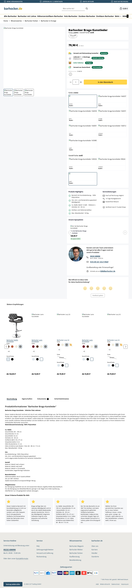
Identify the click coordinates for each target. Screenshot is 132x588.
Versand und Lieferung (45, 553)
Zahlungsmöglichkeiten (45, 550)
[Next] (125, 232)
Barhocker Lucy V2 (63, 340)
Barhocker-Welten (76, 550)
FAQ (38, 546)
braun (62, 357)
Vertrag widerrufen (13, 584)
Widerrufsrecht (105, 584)
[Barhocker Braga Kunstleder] (34, 57)
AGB (97, 584)
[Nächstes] (128, 16)
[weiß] (41, 359)
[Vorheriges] (6, 347)
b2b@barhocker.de (107, 271)
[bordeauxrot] (33, 346)
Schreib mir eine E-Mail (99, 262)
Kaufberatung (74, 557)
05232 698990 (95, 256)
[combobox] (73, 8)
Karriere (95, 550)
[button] (70, 74)
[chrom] (8, 359)
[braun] (37, 346)
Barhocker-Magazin (76, 546)
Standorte (95, 557)
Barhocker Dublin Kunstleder (12, 341)
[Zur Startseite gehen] (13, 8)
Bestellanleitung (75, 560)
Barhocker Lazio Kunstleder (37, 341)
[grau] (20, 346)
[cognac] (12, 346)
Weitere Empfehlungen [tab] (15, 304)
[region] (66, 347)
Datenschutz (116, 584)
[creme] (16, 346)
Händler (94, 553)
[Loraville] (73, 36)
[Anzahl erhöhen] (81, 82)
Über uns (95, 546)
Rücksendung (41, 557)
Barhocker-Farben (76, 553)
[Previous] (70, 232)
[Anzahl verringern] (71, 82)
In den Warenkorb (105, 82)
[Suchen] (87, 8)
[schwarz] (12, 359)
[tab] (12, 399)
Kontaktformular (22, 558)
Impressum (125, 584)
